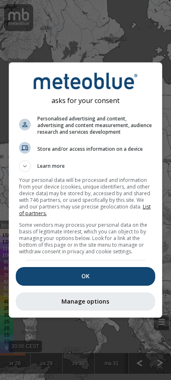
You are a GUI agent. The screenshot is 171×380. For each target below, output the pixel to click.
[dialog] (86, 190)
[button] (85, 166)
